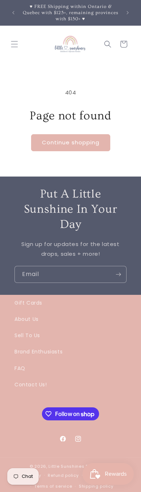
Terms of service (53, 486)
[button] (14, 44)
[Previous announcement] (13, 13)
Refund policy (63, 475)
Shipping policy (96, 486)
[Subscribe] (118, 274)
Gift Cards (28, 302)
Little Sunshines (66, 466)
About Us (26, 319)
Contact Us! (30, 384)
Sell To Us (27, 335)
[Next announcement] (128, 13)
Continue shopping (70, 142)
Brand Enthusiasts (38, 351)
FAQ (19, 368)
